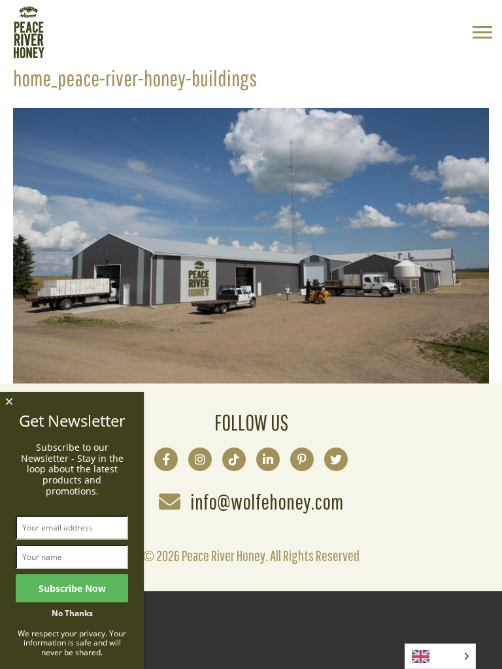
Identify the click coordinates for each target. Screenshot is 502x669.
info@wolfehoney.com (266, 501)
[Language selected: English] (440, 656)
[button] (482, 34)
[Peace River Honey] (28, 54)
